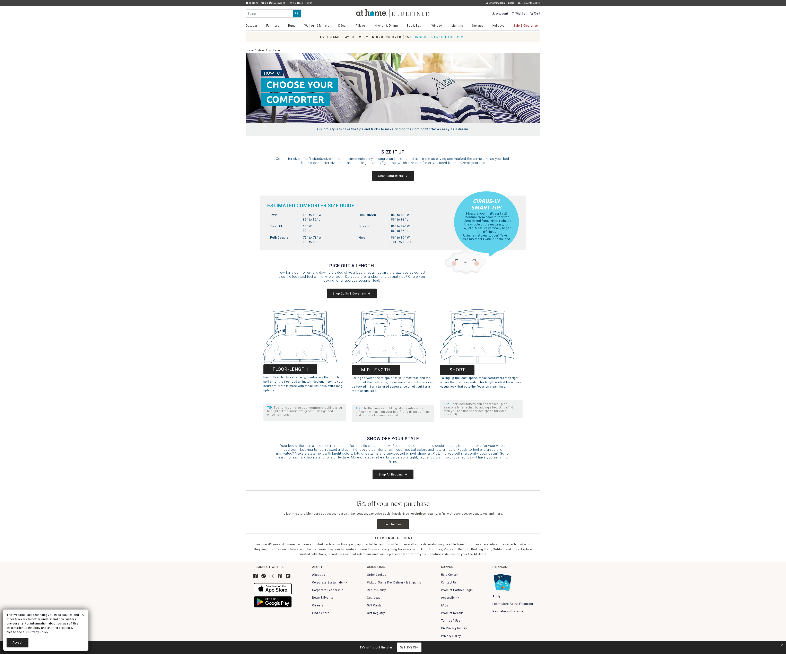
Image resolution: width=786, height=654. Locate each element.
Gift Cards (374, 605)
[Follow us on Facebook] (255, 576)
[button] (393, 12)
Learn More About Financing (512, 603)
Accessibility (450, 597)
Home (249, 50)
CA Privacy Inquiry (454, 628)
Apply (496, 596)
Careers (318, 605)
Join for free (393, 524)
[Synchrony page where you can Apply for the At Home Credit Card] (502, 581)
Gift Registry (376, 613)
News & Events (322, 597)
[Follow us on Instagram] (272, 576)
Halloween (279, 3)
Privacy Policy (451, 636)
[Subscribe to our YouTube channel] (288, 576)
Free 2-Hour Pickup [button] (300, 3)
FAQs (444, 605)
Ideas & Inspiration (269, 50)
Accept (17, 642)
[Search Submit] (297, 13)
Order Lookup (376, 574)
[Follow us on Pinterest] (280, 576)
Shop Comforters (390, 175)
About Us (318, 574)
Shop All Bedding (390, 474)
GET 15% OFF (409, 647)
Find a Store (321, 613)
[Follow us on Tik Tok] (264, 576)
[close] (82, 615)
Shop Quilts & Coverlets (349, 293)
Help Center (449, 574)
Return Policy (376, 590)
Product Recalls (452, 613)
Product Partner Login (457, 590)
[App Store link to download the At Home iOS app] (273, 588)
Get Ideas (374, 597)
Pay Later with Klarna (507, 611)
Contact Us (449, 582)
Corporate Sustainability (329, 582)
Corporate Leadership (327, 590)
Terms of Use (451, 620)
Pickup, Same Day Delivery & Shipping (394, 582)
